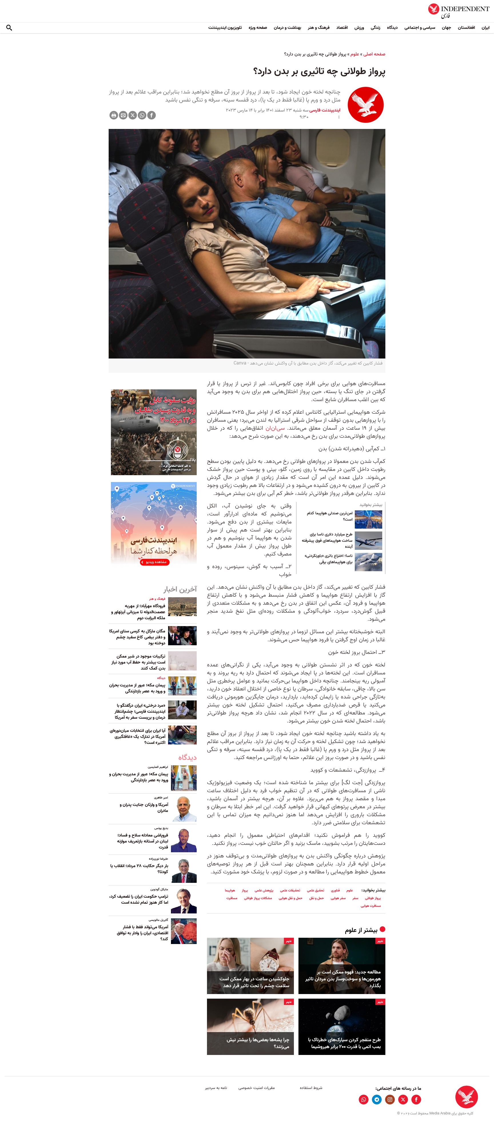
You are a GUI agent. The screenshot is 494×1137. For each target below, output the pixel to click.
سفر (355, 898)
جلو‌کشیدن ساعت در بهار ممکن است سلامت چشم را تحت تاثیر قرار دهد (254, 982)
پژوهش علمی (264, 890)
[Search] (9, 28)
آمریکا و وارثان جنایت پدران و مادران (144, 807)
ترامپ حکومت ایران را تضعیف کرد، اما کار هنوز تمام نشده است (138, 899)
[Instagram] (390, 1099)
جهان (446, 27)
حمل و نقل (316, 898)
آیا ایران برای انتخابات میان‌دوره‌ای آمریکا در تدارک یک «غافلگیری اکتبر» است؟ (137, 736)
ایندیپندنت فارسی (324, 110)
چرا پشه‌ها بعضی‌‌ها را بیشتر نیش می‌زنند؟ (258, 1043)
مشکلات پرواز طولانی (258, 898)
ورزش (359, 27)
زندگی (375, 27)
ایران (485, 27)
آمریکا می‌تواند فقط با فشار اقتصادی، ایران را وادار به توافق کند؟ (142, 933)
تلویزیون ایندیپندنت (225, 27)
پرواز (245, 890)
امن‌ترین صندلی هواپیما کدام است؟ (329, 516)
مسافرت (231, 898)
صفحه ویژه (258, 27)
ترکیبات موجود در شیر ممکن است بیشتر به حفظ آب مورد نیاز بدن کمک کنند (138, 662)
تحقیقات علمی (290, 890)
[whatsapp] (363, 1099)
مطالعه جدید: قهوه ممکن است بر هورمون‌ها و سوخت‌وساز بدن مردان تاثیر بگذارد (343, 979)
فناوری (335, 890)
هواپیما (230, 890)
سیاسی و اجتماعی (420, 27)
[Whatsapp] (142, 115)
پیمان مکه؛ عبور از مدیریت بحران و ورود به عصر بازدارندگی (137, 688)
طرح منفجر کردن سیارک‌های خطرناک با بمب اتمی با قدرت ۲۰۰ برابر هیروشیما (344, 1043)
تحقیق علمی (315, 890)
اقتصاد (342, 27)
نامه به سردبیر (216, 1088)
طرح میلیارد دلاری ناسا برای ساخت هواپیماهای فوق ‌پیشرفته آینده (327, 540)
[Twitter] (132, 115)
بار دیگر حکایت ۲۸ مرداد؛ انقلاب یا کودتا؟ (139, 869)
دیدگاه (392, 27)
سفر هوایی (338, 898)
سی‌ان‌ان (275, 428)
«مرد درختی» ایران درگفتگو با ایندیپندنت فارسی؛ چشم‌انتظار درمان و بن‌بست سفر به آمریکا (140, 711)
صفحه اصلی (374, 54)
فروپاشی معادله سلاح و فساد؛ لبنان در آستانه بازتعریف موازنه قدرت (142, 841)
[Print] (113, 115)
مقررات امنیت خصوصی (256, 1088)
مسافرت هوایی (371, 906)
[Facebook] (151, 115)
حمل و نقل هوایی (290, 898)
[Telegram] (377, 1099)
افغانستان (466, 27)
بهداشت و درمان (287, 27)
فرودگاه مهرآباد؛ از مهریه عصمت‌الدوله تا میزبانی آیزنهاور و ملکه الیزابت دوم (138, 612)
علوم (354, 54)
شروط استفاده (311, 1088)
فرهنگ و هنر (319, 27)
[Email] (123, 115)
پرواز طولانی (373, 898)
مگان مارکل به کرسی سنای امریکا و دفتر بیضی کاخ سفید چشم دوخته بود (137, 637)
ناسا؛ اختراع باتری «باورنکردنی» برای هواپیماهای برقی (328, 559)
